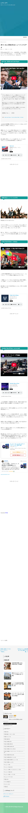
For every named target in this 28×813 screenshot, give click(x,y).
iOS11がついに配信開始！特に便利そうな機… (23, 650)
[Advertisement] (14, 21)
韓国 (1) (6, 786)
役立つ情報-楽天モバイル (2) (10, 757)
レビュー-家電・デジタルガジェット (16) (13, 769)
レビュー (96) (7, 764)
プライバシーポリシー (8, 793)
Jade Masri (7, 220)
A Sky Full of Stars (14, 295)
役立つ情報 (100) (8, 741)
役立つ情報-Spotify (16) (9, 746)
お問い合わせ (6, 796)
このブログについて (7, 725)
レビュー (3, 49)
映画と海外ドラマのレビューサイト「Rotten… (5, 650)
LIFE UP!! (4, 3)
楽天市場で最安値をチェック (18, 455)
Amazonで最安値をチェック (18, 452)
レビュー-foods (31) (8, 767)
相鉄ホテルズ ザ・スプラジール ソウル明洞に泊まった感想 (17, 674)
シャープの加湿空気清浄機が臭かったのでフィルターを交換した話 (18, 684)
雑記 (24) (6, 779)
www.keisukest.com (5, 474)
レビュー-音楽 (9, 49)
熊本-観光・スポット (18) (10, 734)
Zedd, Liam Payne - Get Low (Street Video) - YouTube (14, 117)
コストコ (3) (7, 784)
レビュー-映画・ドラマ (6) (10, 774)
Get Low (12, 146)
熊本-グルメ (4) (8, 736)
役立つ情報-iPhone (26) (9, 754)
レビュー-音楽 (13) (8, 772)
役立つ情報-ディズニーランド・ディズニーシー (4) (13, 752)
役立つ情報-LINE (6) (9, 744)
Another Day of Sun (14, 383)
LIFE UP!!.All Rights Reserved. (15, 806)
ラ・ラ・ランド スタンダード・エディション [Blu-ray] (18, 444)
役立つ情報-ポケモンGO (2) (10, 748)
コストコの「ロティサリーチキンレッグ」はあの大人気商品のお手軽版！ (18, 694)
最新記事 (6, 660)
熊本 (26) (6, 731)
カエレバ (15, 446)
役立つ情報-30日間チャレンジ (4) (11, 759)
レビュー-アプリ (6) (8, 776)
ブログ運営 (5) (7, 781)
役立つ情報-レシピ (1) (9, 762)
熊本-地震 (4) (7, 739)
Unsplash (12, 220)
